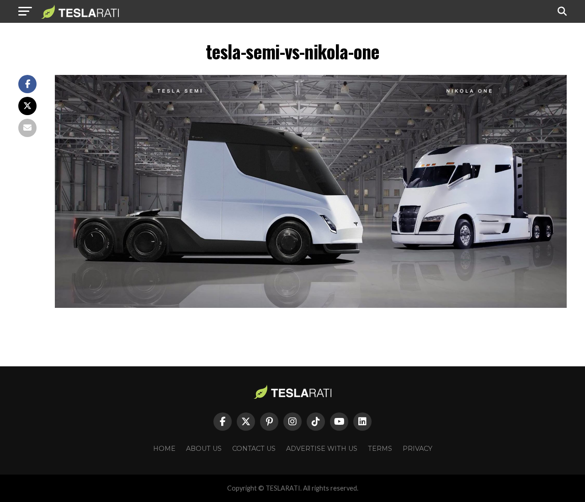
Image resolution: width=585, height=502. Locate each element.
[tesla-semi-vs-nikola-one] (311, 305)
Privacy (417, 448)
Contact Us (254, 448)
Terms (380, 448)
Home (164, 448)
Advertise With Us (321, 448)
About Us (204, 448)
